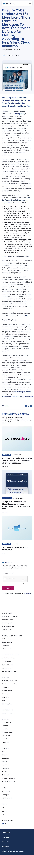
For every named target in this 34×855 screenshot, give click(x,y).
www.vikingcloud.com (22, 392)
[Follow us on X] (6, 824)
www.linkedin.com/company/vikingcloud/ (17, 397)
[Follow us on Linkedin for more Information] (3, 824)
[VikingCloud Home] (9, 4)
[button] (30, 3)
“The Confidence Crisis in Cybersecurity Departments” (16, 200)
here (26, 315)
